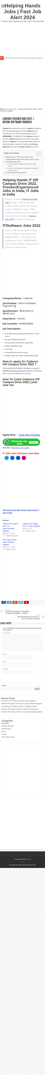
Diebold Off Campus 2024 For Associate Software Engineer (24, 58)
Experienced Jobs (7, 726)
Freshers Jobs (12, 109)
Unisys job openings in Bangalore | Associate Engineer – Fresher (17, 611)
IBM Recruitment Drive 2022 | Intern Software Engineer (28, 617)
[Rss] (22, 862)
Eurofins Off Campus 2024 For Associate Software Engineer (21, 712)
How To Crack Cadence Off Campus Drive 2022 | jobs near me (24, 169)
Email (4, 661)
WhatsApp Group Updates (21, 448)
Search (3, 685)
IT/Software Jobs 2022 (13, 162)
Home (4, 109)
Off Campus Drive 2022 (18, 371)
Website (5, 669)
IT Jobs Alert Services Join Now (15, 172)
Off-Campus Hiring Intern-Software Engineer (9, 542)
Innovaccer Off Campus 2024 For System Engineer (18, 701)
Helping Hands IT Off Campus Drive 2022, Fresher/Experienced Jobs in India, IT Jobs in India (22, 158)
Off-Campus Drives (8, 737)
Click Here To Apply (29, 434)
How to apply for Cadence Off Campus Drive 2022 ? (22, 165)
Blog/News (5, 723)
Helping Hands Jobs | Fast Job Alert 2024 (22, 11)
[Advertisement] (22, 38)
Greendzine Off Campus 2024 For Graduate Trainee (19, 706)
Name (5, 654)
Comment (7, 633)
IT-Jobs (4, 734)
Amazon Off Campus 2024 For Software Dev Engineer (19, 709)
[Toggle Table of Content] (37, 154)
